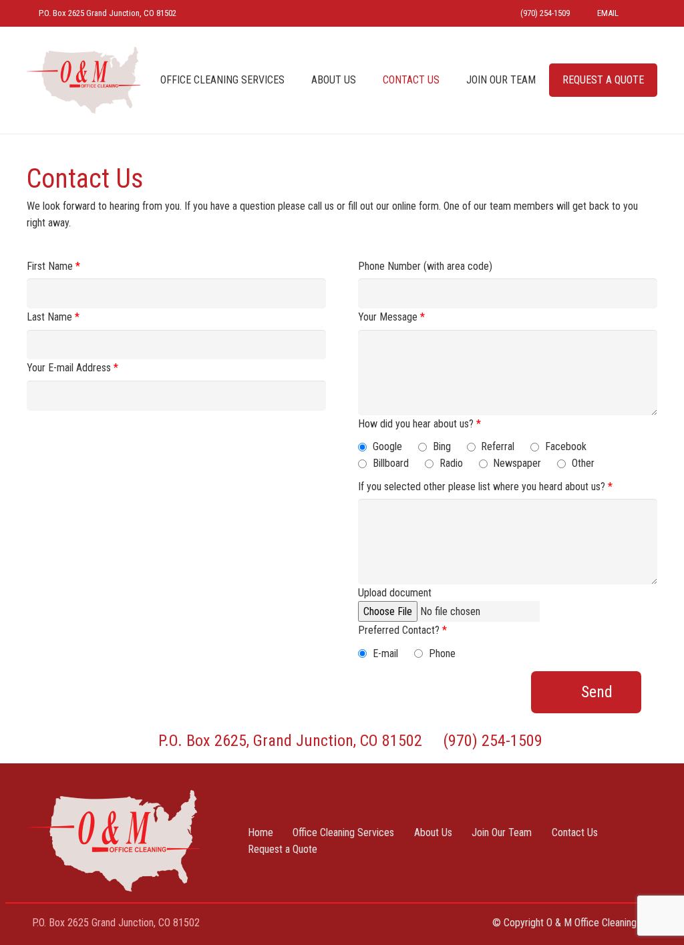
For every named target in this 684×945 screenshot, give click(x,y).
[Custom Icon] (645, 13)
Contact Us (575, 832)
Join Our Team (502, 832)
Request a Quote (282, 849)
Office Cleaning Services (343, 832)
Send (597, 692)
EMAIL (608, 13)
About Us (433, 832)
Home (260, 832)
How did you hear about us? (419, 423)
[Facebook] (341, 924)
